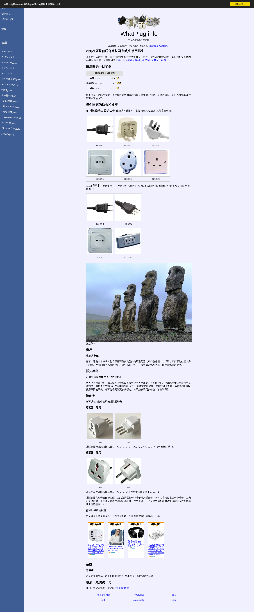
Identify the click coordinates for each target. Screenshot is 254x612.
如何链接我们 (139, 600)
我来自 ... (6, 13)
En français (9, 84)
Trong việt (9, 112)
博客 (3, 29)
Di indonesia (10, 106)
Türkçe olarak (11, 117)
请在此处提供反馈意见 (158, 46)
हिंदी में (6, 90)
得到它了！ (240, 4)
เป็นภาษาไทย (10, 128)
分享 (174, 600)
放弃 (174, 595)
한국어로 (8, 123)
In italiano (9, 62)
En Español (7, 57)
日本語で (8, 95)
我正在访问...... (9, 19)
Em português (11, 79)
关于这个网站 (103, 595)
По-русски (9, 101)
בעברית (7, 133)
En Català (6, 73)
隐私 (103, 600)
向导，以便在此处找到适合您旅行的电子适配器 (141, 60)
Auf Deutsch (7, 68)
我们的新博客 (122, 588)
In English (6, 51)
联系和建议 (139, 595)
